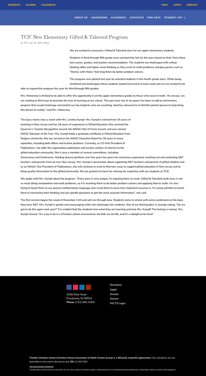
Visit (164, 4)
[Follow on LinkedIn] (81, 287)
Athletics (137, 17)
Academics (118, 17)
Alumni (31, 4)
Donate (192, 4)
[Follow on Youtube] (88, 287)
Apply (177, 4)
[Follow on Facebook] (69, 287)
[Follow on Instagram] (75, 287)
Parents (14, 4)
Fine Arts (154, 17)
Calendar (48, 4)
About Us (81, 17)
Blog (46, 42)
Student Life (173, 17)
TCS (26, 42)
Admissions (99, 17)
